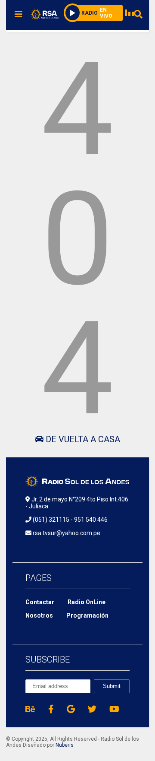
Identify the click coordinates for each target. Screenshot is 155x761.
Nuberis (65, 745)
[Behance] (30, 709)
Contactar (39, 602)
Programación (87, 615)
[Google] (71, 709)
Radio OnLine (86, 602)
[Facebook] (51, 709)
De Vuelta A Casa (81, 439)
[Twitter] (92, 709)
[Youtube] (114, 709)
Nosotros (39, 615)
